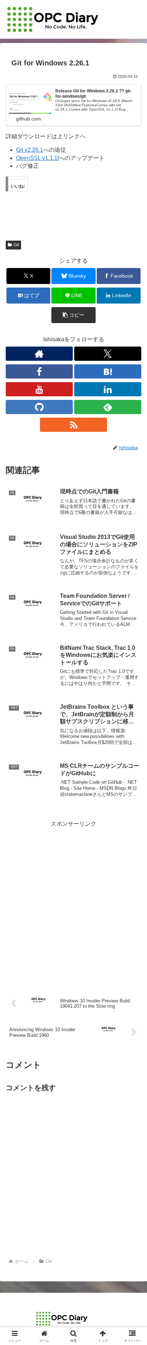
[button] (73, 315)
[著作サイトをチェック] (39, 354)
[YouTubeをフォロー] (39, 389)
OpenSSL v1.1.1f (37, 158)
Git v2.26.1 (29, 150)
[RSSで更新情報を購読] (73, 425)
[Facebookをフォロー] (39, 371)
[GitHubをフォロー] (39, 407)
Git (16, 244)
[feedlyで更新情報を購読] (107, 407)
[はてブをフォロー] (107, 371)
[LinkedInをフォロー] (107, 389)
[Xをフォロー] (107, 354)
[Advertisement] (73, 902)
